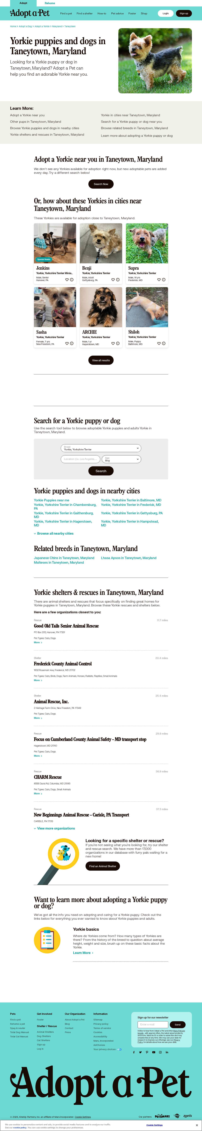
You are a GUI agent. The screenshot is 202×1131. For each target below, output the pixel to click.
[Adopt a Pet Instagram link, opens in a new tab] (161, 1052)
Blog (67, 1024)
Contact (69, 1028)
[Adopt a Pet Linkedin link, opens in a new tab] (166, 1052)
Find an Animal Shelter (102, 866)
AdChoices (99, 1045)
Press (68, 1032)
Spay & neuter (17, 1028)
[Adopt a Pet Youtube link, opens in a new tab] (154, 1052)
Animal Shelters (45, 1032)
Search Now (101, 183)
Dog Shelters (44, 1036)
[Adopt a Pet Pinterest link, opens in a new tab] (148, 1052)
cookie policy (20, 1127)
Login (166, 13)
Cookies (97, 1032)
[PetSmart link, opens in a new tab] (162, 1116)
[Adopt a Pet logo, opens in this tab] (101, 1088)
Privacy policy (100, 1024)
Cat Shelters (43, 1040)
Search (101, 471)
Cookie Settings (83, 1117)
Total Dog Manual (19, 1032)
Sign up (184, 13)
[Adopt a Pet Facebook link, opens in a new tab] (134, 1052)
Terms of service (102, 1028)
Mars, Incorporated (103, 1040)
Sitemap (97, 1019)
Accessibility (100, 1036)
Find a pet (15, 1019)
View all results (101, 360)
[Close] (196, 1125)
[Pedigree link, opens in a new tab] (176, 1116)
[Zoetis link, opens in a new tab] (187, 1116)
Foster (132, 13)
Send (177, 1024)
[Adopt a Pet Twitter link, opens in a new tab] (141, 1052)
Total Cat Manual (19, 1036)
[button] (67, 280)
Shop (144, 13)
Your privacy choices (104, 1049)
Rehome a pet (17, 1024)
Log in (40, 1048)
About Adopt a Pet (74, 1019)
